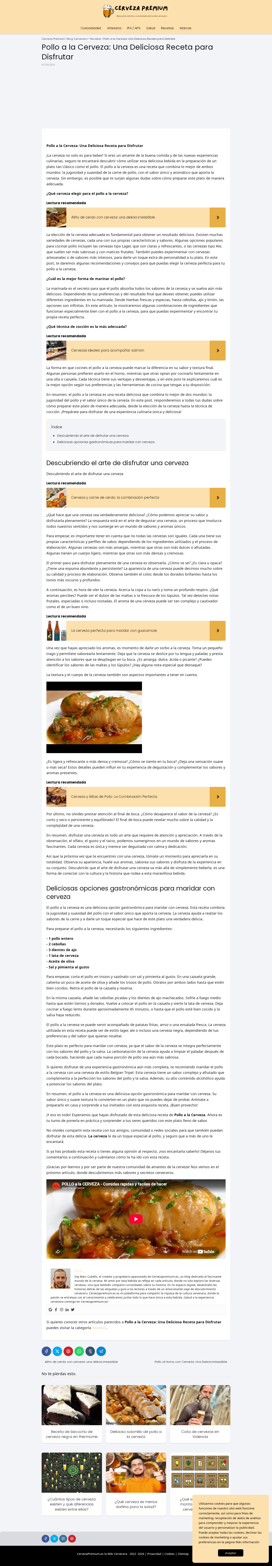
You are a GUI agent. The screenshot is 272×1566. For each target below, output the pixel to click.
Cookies (169, 1554)
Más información (247, 1542)
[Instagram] (61, 1310)
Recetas (167, 28)
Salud (150, 28)
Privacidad (154, 1554)
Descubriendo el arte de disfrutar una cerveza (93, 435)
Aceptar (230, 1553)
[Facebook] (56, 1310)
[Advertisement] (136, 97)
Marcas (185, 28)
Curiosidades (91, 28)
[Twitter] (72, 1310)
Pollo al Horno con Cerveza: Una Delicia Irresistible (191, 1362)
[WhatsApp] (79, 1351)
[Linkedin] (67, 1310)
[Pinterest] (68, 1351)
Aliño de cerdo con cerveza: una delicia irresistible (81, 1362)
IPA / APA (133, 28)
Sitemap (183, 1554)
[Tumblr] (90, 1351)
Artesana (114, 28)
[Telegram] (101, 1351)
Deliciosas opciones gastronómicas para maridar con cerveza (106, 442)
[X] (57, 1351)
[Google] (50, 1310)
